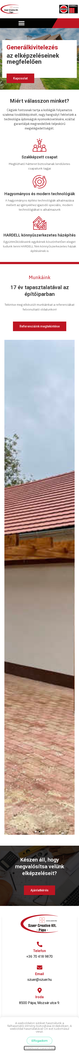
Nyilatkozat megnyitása (39, 1048)
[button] (21, 23)
